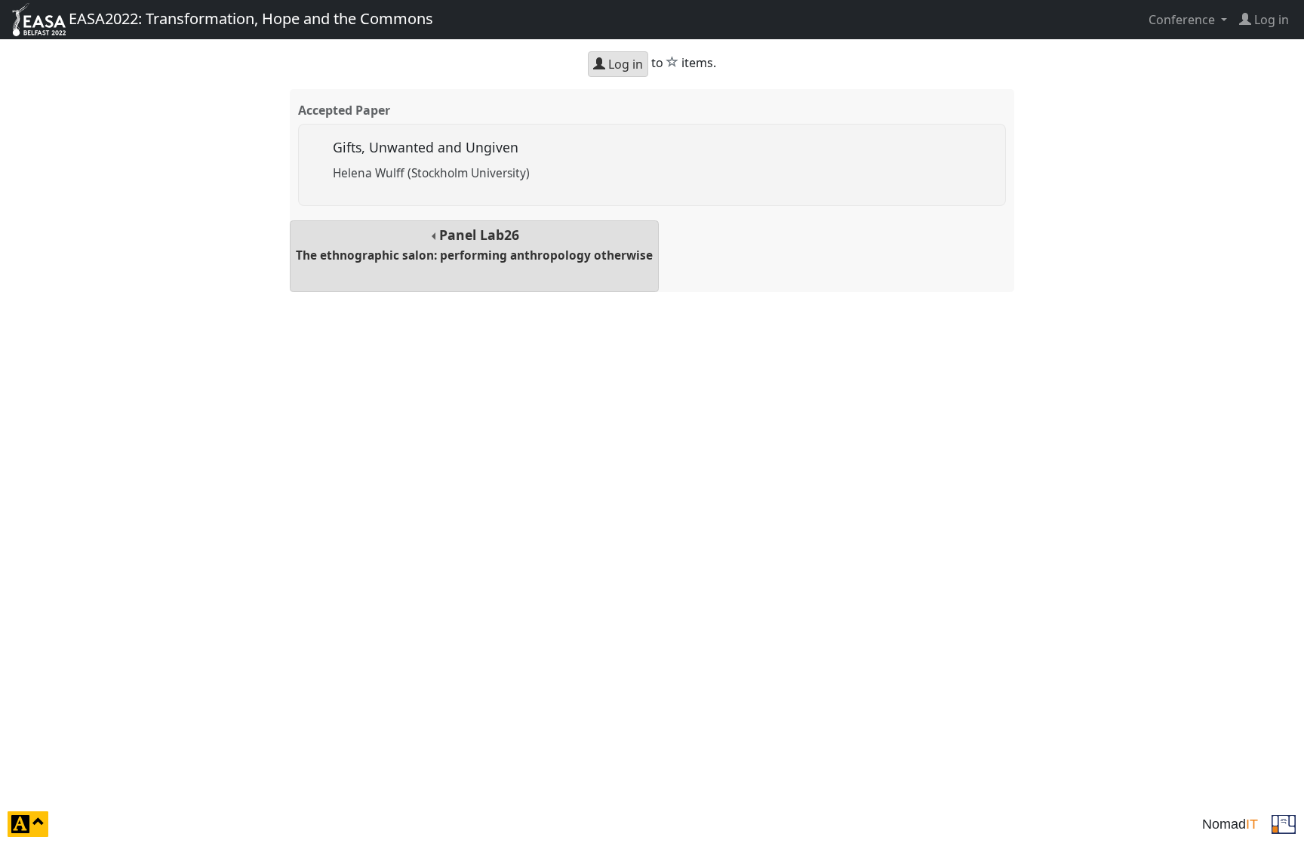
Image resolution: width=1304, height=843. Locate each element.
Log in (624, 64)
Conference (1183, 19)
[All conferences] (1284, 822)
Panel (474, 244)
